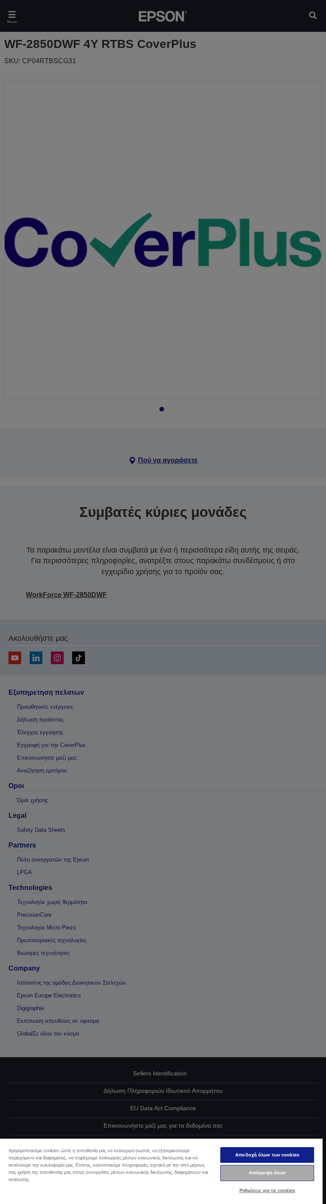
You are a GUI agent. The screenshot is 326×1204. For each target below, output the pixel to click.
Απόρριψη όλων (267, 1172)
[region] (161, 1171)
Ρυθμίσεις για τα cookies (267, 1190)
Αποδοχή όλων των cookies (267, 1154)
